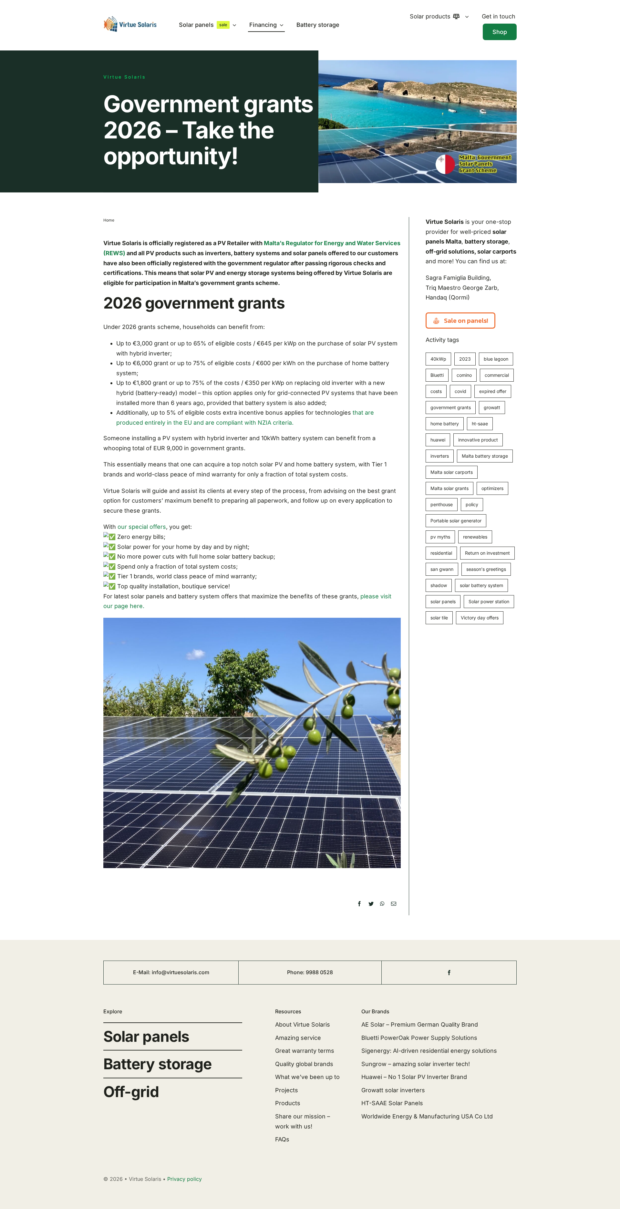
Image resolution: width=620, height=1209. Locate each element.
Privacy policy (184, 1179)
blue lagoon (496, 359)
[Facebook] (359, 903)
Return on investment (487, 553)
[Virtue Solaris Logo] (130, 18)
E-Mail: (142, 972)
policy (472, 504)
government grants (450, 407)
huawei (437, 439)
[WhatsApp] (382, 903)
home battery (444, 423)
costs (436, 391)
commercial (497, 375)
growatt (492, 407)
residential (441, 553)
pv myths (440, 536)
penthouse (441, 504)
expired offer (492, 391)
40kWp (438, 359)
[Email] (393, 903)
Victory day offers (480, 617)
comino (464, 375)
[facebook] (449, 972)
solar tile (439, 617)
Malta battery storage (485, 456)
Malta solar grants (449, 488)
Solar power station (489, 601)
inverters (439, 456)
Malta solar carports (451, 472)
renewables (475, 536)
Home (108, 220)
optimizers (492, 488)
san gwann (441, 569)
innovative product (478, 439)
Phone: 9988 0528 (310, 972)
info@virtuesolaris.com (180, 972)
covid (460, 391)
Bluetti (437, 375)
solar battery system (481, 585)
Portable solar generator (455, 520)
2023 (465, 359)
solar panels (443, 601)
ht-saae (480, 423)
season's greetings (486, 569)
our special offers (142, 526)
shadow (438, 585)
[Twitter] (371, 903)
